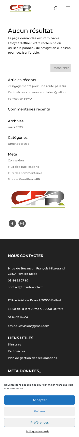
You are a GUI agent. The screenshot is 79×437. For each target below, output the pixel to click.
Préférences (39, 422)
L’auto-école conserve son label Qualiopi (37, 92)
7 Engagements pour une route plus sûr (37, 86)
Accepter (40, 400)
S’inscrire (14, 344)
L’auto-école (16, 351)
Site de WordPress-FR (24, 179)
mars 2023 (15, 127)
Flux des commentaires (25, 173)
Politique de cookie (37, 431)
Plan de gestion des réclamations (32, 358)
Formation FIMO (20, 98)
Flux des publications (23, 167)
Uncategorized (19, 144)
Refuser (39, 411)
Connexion (16, 160)
